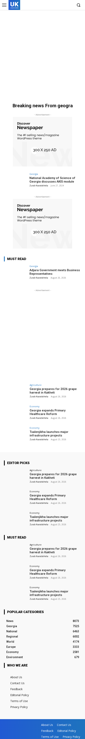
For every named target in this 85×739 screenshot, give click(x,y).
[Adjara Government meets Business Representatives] (15, 273)
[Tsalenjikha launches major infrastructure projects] (15, 435)
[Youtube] (70, 5)
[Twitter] (64, 5)
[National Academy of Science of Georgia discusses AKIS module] (15, 181)
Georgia (33, 174)
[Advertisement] (42, 54)
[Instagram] (58, 5)
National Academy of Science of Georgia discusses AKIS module (52, 179)
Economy (35, 406)
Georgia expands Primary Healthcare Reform (47, 412)
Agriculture (36, 385)
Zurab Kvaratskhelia (38, 185)
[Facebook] (52, 5)
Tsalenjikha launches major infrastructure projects (49, 433)
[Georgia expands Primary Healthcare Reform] (15, 414)
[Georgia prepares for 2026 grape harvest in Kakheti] (15, 392)
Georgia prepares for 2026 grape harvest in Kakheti (53, 390)
